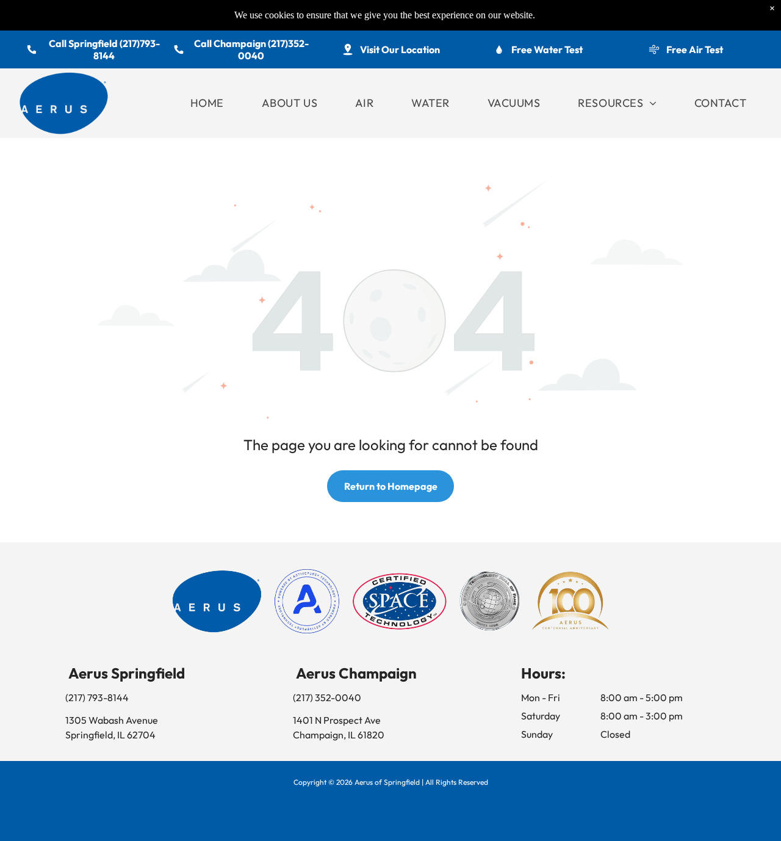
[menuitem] (207, 103)
